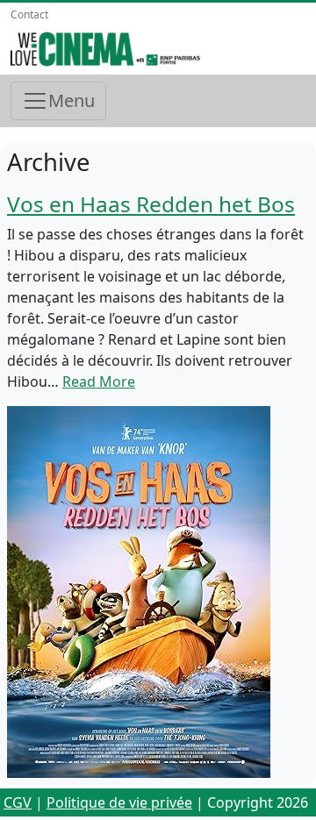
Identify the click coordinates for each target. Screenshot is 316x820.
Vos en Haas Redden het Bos (151, 203)
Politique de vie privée (119, 802)
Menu (71, 100)
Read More (98, 381)
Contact (29, 14)
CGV (18, 802)
